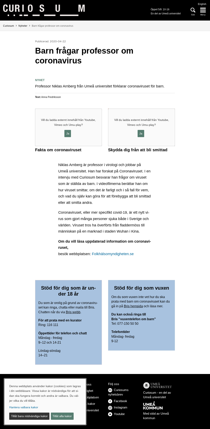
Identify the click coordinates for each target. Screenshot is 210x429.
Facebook (120, 401)
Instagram (120, 407)
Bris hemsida (133, 306)
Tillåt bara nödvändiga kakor (29, 416)
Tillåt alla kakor (62, 416)
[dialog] (45, 402)
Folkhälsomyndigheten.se (113, 254)
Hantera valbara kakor (23, 407)
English (202, 4)
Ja (67, 133)
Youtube (119, 414)
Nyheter (22, 25)
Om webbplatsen (87, 397)
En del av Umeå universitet (166, 13)
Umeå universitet (87, 410)
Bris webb (73, 312)
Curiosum (8, 25)
